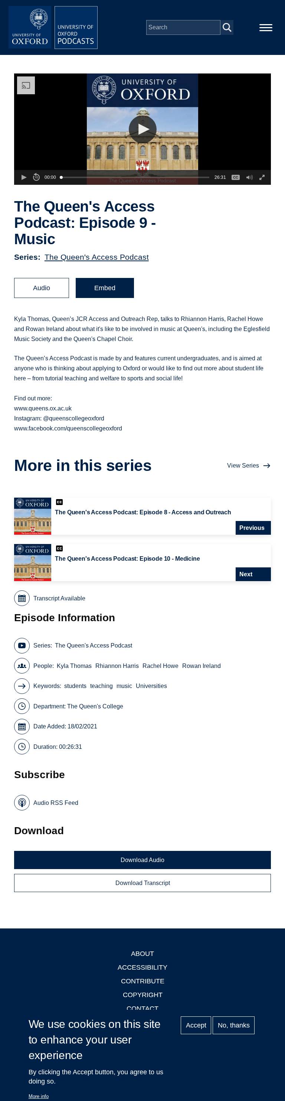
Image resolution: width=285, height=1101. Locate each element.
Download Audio (142, 860)
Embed (104, 288)
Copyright (143, 995)
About (142, 953)
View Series (243, 465)
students (75, 686)
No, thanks (234, 1025)
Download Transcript (142, 883)
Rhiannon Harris (117, 666)
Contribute (142, 981)
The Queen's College (95, 706)
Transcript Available (59, 598)
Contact (142, 1008)
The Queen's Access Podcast (97, 257)
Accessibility (142, 967)
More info (39, 1096)
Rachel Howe (160, 666)
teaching (101, 686)
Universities (151, 686)
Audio (41, 288)
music (124, 686)
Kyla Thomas (74, 666)
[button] (143, 129)
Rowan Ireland (201, 666)
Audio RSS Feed (55, 803)
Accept (196, 1025)
